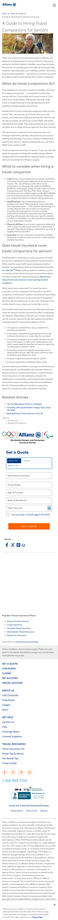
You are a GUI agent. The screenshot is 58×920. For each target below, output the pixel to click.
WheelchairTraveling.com (17, 423)
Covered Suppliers (12, 736)
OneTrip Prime (13, 270)
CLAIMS (6, 673)
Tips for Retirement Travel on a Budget (25, 404)
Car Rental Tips (10, 758)
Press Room (8, 700)
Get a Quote (29, 526)
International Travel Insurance (20, 632)
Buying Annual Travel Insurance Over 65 (25, 413)
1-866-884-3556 (14, 780)
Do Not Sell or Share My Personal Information (29, 805)
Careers (6, 704)
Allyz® (5, 709)
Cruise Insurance (14, 624)
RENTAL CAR (13, 465)
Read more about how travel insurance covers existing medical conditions (26, 279)
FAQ (4, 726)
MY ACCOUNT (10, 678)
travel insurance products (26, 642)
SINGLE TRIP (13, 461)
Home (4, 14)
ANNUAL (26, 461)
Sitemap (43, 811)
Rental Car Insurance (16, 635)
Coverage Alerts (10, 731)
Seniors (21, 14)
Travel (12, 14)
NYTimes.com (13, 420)
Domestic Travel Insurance (19, 628)
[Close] (55, 905)
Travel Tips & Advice (13, 753)
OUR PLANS (9, 668)
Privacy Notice (17, 811)
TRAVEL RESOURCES (14, 744)
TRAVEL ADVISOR (12, 682)
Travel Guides (9, 763)
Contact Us (8, 722)
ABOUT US (8, 690)
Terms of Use (31, 811)
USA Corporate (10, 695)
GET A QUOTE (10, 663)
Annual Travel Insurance (18, 621)
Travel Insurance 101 (13, 748)
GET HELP (7, 717)
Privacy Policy (37, 917)
